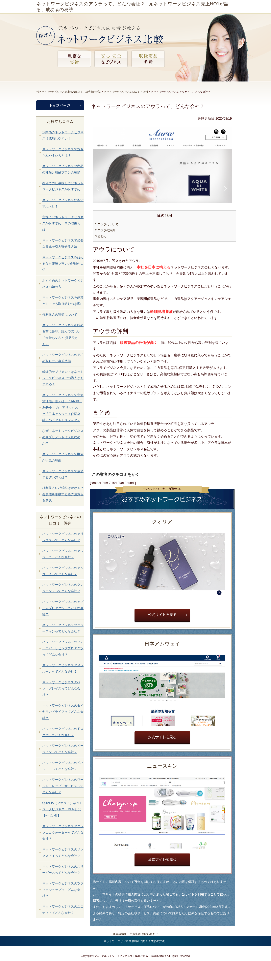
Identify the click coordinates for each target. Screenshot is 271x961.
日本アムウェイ (162, 643)
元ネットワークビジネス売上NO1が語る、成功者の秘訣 (68, 91)
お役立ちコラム (60, 121)
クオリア (162, 521)
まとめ (100, 236)
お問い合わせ (149, 934)
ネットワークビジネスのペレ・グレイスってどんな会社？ (61, 688)
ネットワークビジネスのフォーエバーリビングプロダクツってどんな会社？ (63, 648)
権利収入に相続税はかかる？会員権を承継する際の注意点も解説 (63, 494)
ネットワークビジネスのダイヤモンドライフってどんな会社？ (63, 712)
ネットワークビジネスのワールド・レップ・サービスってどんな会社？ (63, 786)
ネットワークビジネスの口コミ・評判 (126, 91)
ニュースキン (162, 766)
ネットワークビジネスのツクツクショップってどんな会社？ (63, 890)
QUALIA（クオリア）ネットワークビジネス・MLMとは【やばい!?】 (62, 809)
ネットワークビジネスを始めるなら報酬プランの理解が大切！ (63, 264)
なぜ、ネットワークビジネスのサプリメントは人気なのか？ (63, 437)
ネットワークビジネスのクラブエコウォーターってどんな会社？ (63, 832)
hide (168, 215)
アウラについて (106, 224)
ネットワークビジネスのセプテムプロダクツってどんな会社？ (63, 608)
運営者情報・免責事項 (127, 934)
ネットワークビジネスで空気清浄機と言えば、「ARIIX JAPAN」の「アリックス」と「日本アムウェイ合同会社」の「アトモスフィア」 (63, 407)
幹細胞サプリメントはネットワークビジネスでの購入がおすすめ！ (63, 378)
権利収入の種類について (59, 314)
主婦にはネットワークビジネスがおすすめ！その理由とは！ (63, 223)
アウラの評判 (105, 230)
